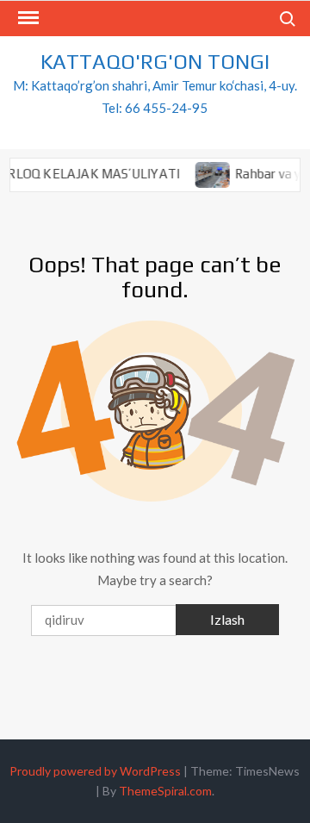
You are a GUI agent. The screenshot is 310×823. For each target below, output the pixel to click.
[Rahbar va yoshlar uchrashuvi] (208, 173)
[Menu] (26, 18)
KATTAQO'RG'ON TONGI (155, 61)
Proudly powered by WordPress (95, 771)
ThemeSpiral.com (165, 790)
